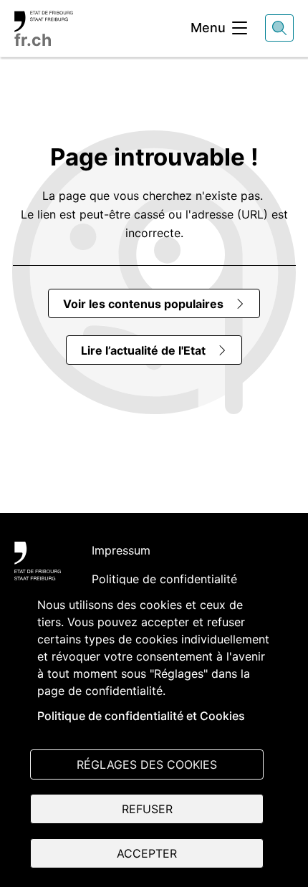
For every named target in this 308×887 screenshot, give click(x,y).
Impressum (121, 550)
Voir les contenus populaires (143, 304)
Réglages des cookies (147, 764)
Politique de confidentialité (164, 579)
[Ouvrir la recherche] (279, 28)
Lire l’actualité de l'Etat (143, 350)
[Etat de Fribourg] (37, 561)
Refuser (147, 809)
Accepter (147, 853)
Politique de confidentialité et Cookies (141, 716)
